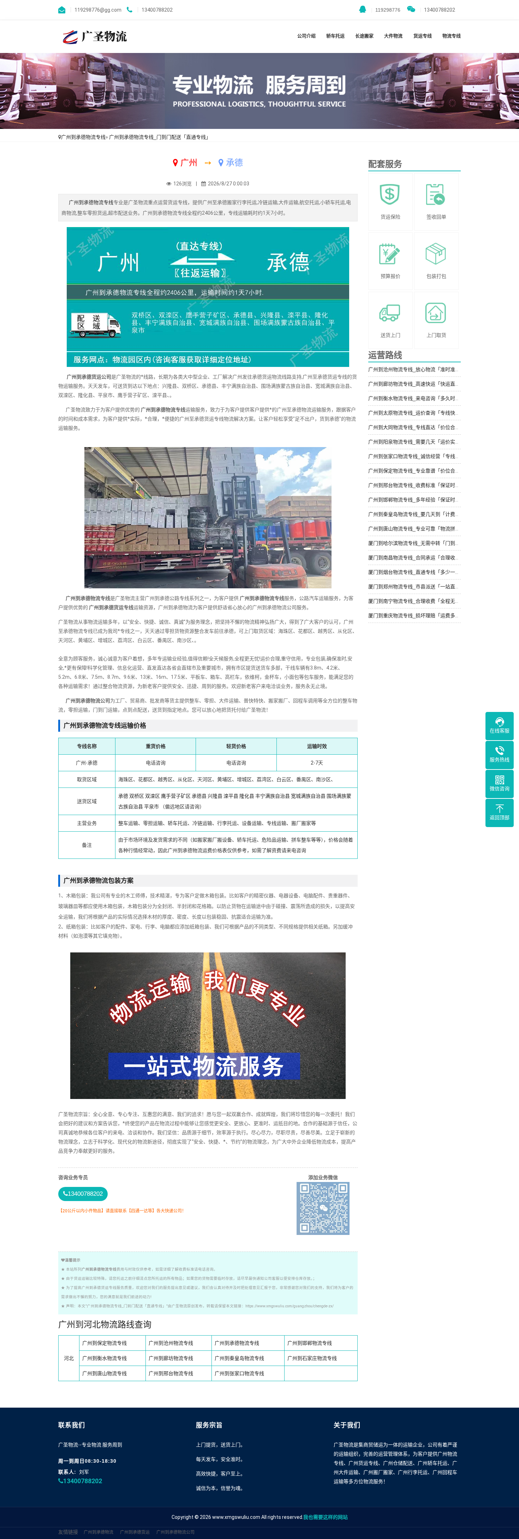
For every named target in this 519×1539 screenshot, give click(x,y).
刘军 (84, 1472)
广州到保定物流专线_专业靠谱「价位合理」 (416, 471)
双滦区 (152, 796)
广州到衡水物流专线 (104, 1358)
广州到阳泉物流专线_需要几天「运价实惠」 (416, 442)
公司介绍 (306, 35)
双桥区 (136, 796)
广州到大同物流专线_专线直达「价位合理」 (416, 427)
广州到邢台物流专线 (171, 1373)
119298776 (385, 10)
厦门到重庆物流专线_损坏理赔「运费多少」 (416, 615)
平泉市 (151, 806)
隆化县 (246, 796)
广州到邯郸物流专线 (309, 1343)
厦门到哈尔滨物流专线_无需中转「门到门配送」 (421, 543)
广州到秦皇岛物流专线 (239, 1358)
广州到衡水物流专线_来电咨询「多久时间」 (416, 398)
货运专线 (422, 35)
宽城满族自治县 (308, 796)
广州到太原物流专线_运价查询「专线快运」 (416, 413)
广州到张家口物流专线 (239, 1373)
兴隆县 (215, 796)
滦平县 (230, 796)
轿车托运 (335, 35)
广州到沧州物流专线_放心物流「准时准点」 (416, 369)
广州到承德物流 (98, 1532)
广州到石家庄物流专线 (312, 1358)
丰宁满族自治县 (272, 796)
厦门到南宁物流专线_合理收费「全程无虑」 (416, 601)
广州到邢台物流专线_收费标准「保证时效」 (416, 485)
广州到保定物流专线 (104, 1343)
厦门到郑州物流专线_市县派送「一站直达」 (416, 586)
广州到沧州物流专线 (171, 1343)
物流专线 (451, 35)
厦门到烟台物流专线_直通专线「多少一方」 (416, 572)
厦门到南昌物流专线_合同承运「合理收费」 (416, 557)
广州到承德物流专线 (83, 137)
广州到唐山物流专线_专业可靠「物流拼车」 (416, 528)
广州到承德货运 (135, 1532)
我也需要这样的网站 (325, 1517)
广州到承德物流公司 (175, 1532)
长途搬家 (364, 35)
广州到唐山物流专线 (104, 1373)
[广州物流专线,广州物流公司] (93, 36)
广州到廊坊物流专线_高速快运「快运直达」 (416, 384)
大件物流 (393, 35)
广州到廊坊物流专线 (171, 1358)
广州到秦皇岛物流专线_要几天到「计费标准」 (419, 514)
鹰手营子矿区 (176, 796)
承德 (123, 796)
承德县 (199, 796)
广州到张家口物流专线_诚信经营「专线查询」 (419, 456)
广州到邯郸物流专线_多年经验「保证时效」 (416, 500)
